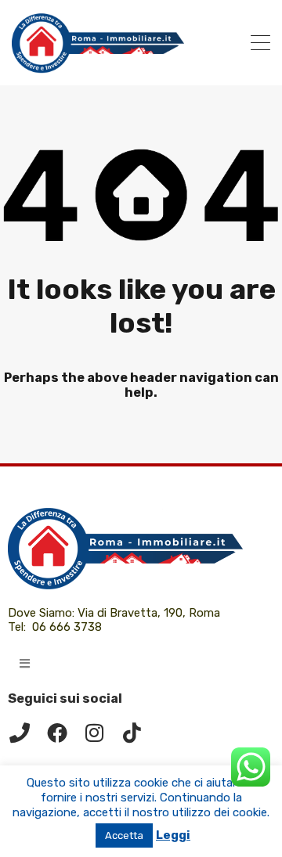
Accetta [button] (124, 835)
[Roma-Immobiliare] (98, 66)
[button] (25, 663)
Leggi (173, 835)
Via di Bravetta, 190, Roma (150, 613)
